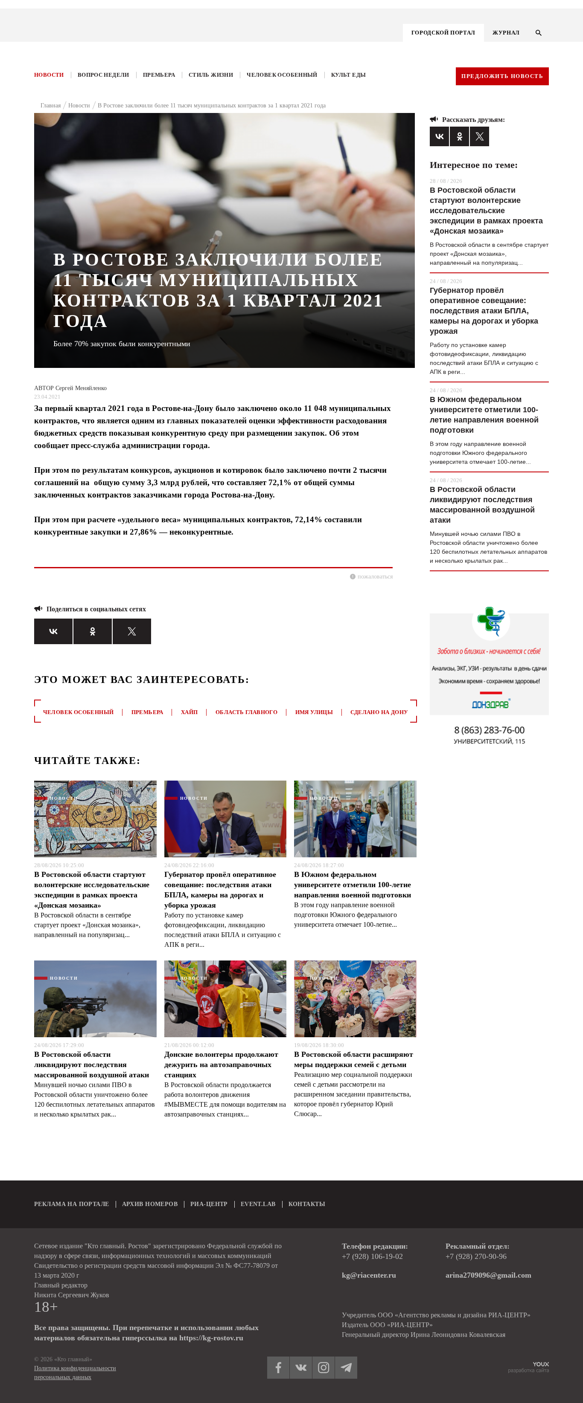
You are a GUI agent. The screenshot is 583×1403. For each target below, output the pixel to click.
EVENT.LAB (258, 1204)
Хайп (189, 712)
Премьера (159, 75)
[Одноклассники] (92, 631)
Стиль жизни (211, 75)
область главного (246, 712)
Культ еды (348, 75)
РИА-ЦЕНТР (209, 1204)
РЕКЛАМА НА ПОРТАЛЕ (71, 1204)
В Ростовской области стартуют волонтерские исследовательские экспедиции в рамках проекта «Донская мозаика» (91, 889)
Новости (49, 75)
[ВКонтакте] (53, 631)
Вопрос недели (103, 75)
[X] (132, 631)
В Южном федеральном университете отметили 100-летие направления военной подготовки (352, 884)
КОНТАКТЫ (307, 1204)
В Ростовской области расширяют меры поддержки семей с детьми (353, 1059)
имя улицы (314, 712)
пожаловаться (375, 576)
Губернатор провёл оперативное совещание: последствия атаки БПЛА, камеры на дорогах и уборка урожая (220, 889)
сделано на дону (379, 712)
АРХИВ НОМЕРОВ (150, 1204)
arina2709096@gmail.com (488, 1275)
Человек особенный (282, 75)
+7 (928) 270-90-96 (476, 1256)
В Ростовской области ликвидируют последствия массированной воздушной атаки (91, 1064)
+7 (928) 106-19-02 (372, 1256)
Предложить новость (502, 76)
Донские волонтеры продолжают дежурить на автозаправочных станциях (221, 1064)
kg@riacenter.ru (369, 1275)
